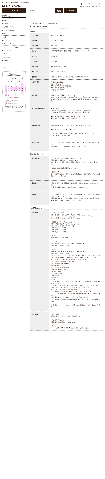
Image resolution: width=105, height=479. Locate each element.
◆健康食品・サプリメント (9, 27)
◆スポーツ (5, 64)
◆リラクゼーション (7, 50)
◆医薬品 (4, 20)
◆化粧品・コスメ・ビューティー (11, 43)
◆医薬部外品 (6, 23)
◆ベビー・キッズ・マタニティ (10, 47)
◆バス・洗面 (6, 57)
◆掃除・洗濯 (6, 60)
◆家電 (4, 67)
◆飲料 (4, 33)
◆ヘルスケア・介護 (7, 40)
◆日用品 (4, 54)
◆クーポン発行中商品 (8, 30)
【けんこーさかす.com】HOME (37, 23)
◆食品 (4, 37)
